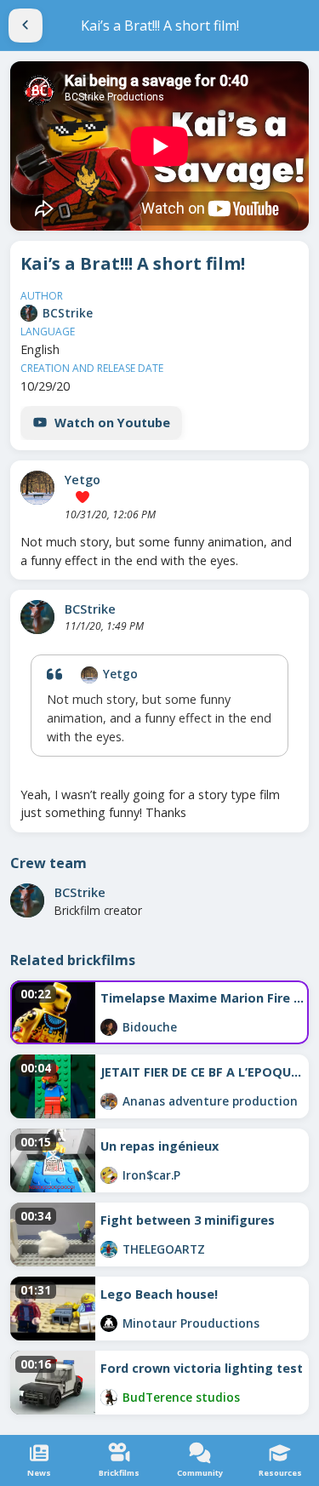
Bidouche (149, 1027)
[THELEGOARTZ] (108, 1249)
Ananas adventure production (210, 1101)
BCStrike (68, 313)
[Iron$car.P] (108, 1175)
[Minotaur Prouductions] (108, 1323)
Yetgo (82, 480)
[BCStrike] (28, 313)
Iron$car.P (151, 1175)
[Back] (26, 26)
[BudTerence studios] (108, 1397)
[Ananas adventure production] (108, 1101)
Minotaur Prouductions (190, 1323)
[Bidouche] (108, 1027)
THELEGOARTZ (163, 1249)
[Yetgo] (37, 488)
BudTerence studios (181, 1397)
